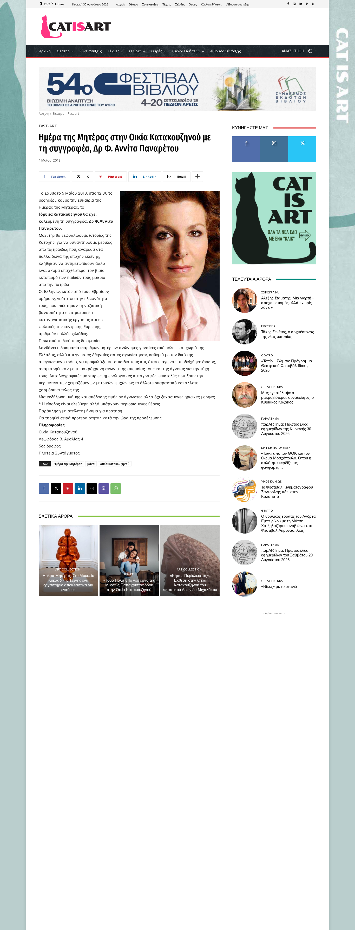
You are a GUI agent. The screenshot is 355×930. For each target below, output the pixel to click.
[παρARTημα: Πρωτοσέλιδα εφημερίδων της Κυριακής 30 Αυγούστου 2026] (244, 426)
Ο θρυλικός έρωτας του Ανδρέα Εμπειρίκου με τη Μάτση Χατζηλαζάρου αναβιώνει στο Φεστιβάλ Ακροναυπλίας (288, 523)
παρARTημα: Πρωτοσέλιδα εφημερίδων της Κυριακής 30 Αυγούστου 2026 (286, 429)
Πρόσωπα (268, 326)
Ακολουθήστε (274, 138)
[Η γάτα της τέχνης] (76, 26)
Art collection (67, 569)
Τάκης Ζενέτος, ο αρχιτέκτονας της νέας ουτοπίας (287, 334)
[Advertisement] (220, 26)
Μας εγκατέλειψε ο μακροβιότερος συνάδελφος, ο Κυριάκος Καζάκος (287, 397)
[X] (313, 4)
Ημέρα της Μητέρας (68, 464)
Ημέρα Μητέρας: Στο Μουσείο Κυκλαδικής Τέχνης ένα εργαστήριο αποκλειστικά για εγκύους (68, 582)
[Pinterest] (307, 4)
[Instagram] (294, 4)
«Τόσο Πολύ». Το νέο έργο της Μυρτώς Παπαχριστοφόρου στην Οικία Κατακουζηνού (129, 585)
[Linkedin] (301, 4)
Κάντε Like (246, 138)
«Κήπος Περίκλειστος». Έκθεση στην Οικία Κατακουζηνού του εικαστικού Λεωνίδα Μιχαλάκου (190, 582)
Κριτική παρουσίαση (276, 447)
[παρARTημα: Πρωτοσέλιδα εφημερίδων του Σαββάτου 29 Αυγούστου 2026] (244, 552)
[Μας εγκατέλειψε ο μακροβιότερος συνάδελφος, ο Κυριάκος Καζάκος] (244, 394)
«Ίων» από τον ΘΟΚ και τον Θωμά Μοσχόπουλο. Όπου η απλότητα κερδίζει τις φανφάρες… (286, 460)
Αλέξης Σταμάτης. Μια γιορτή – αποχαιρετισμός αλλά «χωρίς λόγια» (287, 303)
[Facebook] (288, 4)
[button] (299, 51)
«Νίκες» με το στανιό (279, 586)
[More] (197, 176)
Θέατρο (58, 113)
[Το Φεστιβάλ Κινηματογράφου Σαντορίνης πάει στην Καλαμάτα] (244, 489)
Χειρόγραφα (270, 292)
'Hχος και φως (271, 481)
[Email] (92, 488)
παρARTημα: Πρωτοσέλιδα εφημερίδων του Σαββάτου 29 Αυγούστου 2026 (287, 555)
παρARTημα (270, 418)
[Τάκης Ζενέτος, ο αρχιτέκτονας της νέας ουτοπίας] (244, 331)
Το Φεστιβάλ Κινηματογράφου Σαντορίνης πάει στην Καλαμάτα (287, 492)
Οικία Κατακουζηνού (114, 464)
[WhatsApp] (115, 488)
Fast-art (73, 113)
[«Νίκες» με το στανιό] (244, 584)
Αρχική (44, 113)
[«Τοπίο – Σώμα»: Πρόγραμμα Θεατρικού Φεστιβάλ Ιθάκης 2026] (244, 363)
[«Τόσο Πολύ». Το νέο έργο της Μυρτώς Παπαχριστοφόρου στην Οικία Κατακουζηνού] (129, 560)
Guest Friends (272, 387)
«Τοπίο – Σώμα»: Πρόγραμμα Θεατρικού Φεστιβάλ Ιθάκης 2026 (286, 366)
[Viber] (103, 488)
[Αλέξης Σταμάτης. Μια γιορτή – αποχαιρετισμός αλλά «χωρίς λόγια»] (244, 300)
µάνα (91, 464)
